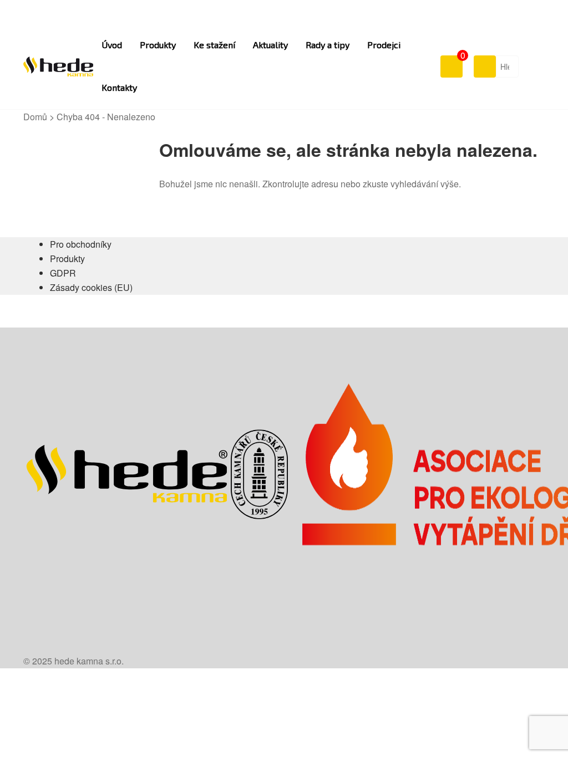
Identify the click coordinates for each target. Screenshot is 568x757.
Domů (35, 116)
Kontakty (119, 87)
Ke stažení (214, 44)
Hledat (484, 66)
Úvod (112, 44)
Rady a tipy (327, 44)
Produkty (158, 44)
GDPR (63, 273)
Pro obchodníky (80, 244)
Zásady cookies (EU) (91, 287)
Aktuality (270, 44)
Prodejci (383, 44)
